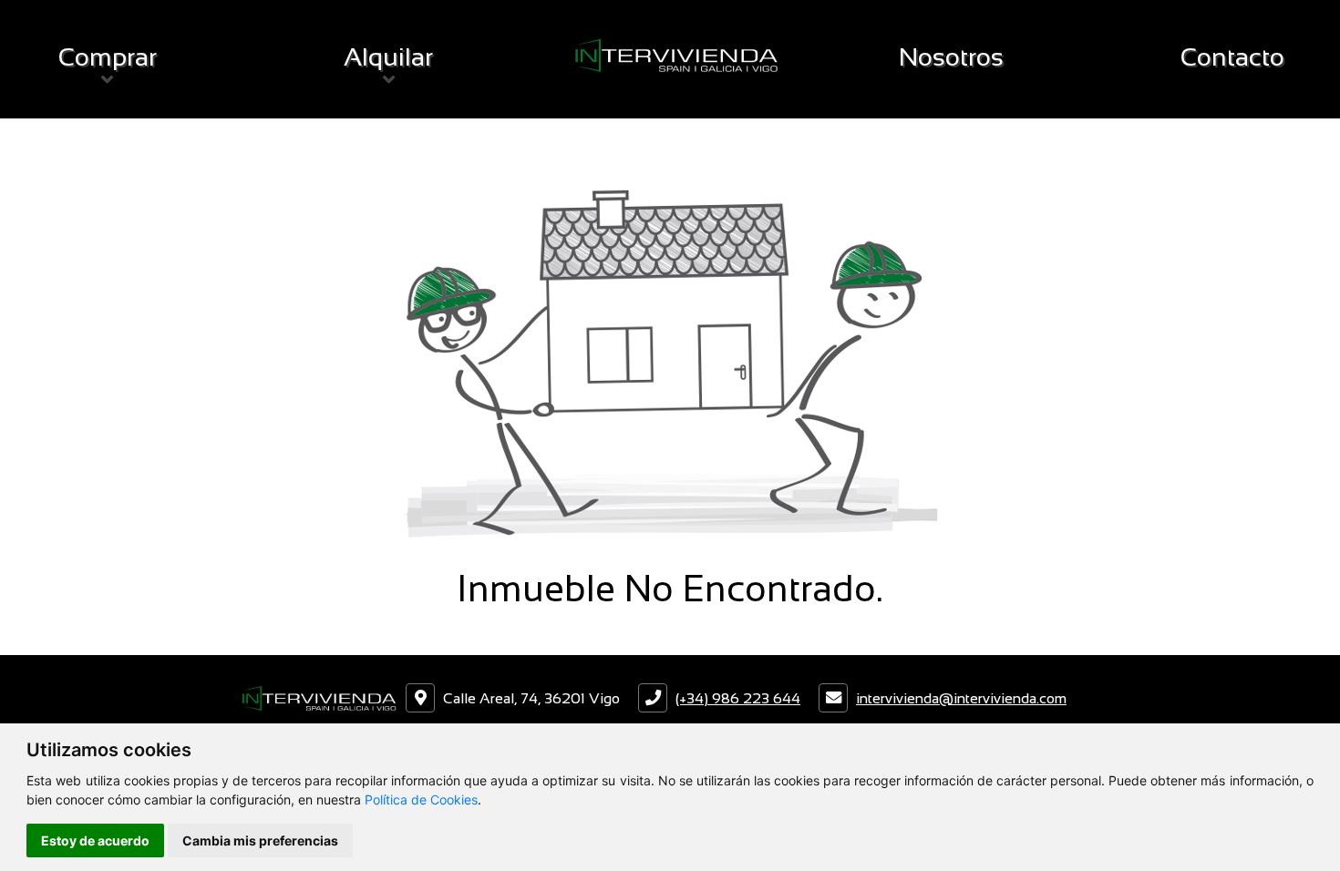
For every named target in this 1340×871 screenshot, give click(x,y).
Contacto (1232, 57)
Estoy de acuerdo (95, 840)
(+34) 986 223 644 (737, 698)
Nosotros (951, 57)
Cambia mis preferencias (260, 840)
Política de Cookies (421, 799)
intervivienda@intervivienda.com (961, 698)
